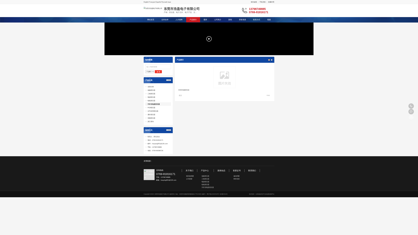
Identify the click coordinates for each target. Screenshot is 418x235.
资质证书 (237, 171)
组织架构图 (190, 176)
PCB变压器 (151, 107)
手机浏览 (263, 2)
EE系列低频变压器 (183, 90)
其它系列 (151, 121)
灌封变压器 (151, 114)
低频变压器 (151, 90)
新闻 (230, 20)
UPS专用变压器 (153, 111)
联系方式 (256, 20)
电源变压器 (151, 97)
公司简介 (217, 20)
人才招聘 (178, 20)
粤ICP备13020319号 (213, 194)
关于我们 (189, 171)
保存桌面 (254, 2)
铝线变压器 (151, 101)
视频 (269, 20)
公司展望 (189, 179)
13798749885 (411, 106)
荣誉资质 (242, 20)
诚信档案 (236, 176)
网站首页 (150, 20)
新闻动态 (221, 171)
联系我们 (252, 171)
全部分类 (151, 87)
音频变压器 (151, 118)
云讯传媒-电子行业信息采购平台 (265, 194)
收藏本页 (271, 2)
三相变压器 (151, 94)
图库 (205, 20)
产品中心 (205, 171)
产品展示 (193, 20)
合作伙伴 (164, 20)
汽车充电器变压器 (154, 104)
